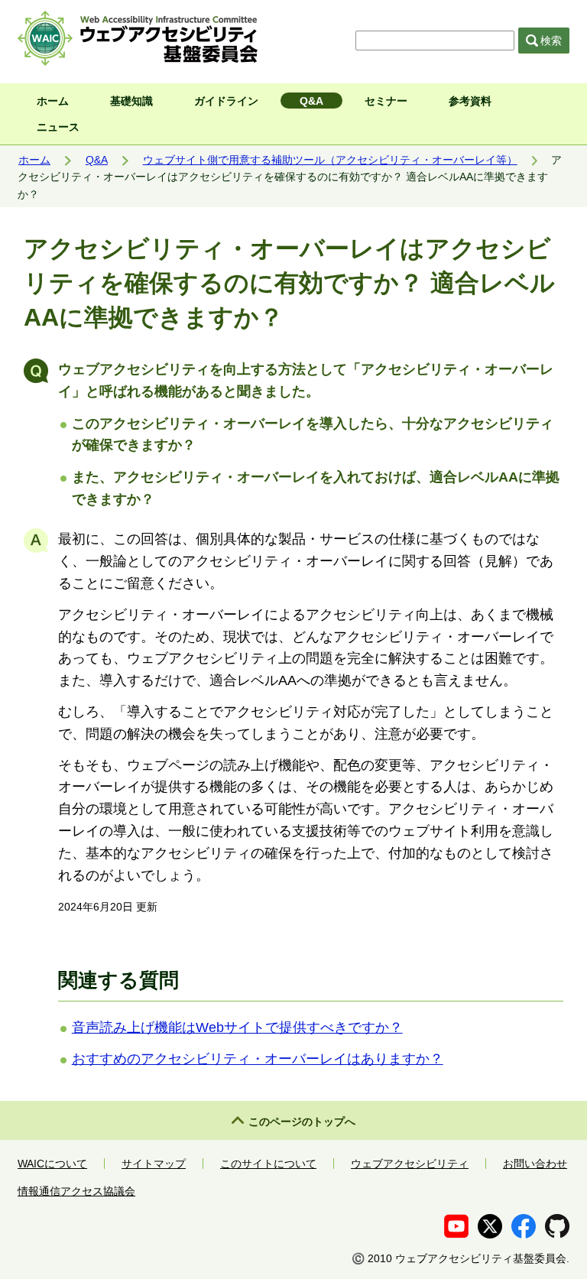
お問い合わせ (535, 1163)
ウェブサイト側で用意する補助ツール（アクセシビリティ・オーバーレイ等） (330, 160)
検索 (551, 40)
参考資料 (470, 101)
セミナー (386, 101)
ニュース (58, 127)
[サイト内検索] (436, 41)
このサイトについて (268, 1163)
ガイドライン (226, 101)
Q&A (311, 101)
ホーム (53, 101)
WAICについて (52, 1163)
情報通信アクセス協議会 (76, 1191)
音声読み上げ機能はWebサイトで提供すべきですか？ (237, 1027)
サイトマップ (154, 1163)
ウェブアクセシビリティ (410, 1163)
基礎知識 (131, 101)
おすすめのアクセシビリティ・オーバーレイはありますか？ (257, 1058)
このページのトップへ (301, 1121)
